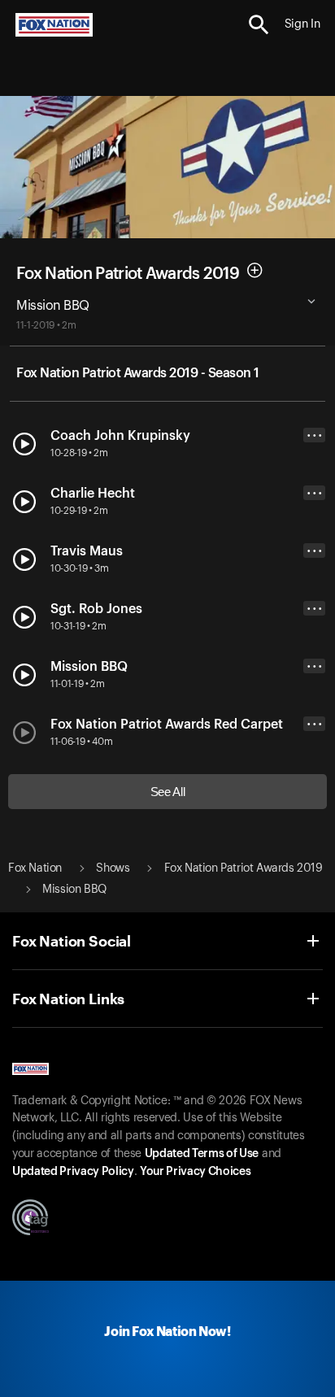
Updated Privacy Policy (73, 1171)
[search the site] (259, 24)
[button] (259, 24)
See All (167, 792)
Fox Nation (35, 868)
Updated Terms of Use (202, 1154)
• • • (314, 435)
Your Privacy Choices (195, 1171)
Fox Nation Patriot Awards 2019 (127, 273)
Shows (112, 868)
